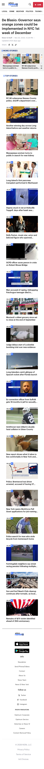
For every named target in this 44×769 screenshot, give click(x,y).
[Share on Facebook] (9, 45)
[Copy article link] (16, 45)
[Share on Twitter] (12, 45)
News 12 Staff (7, 38)
